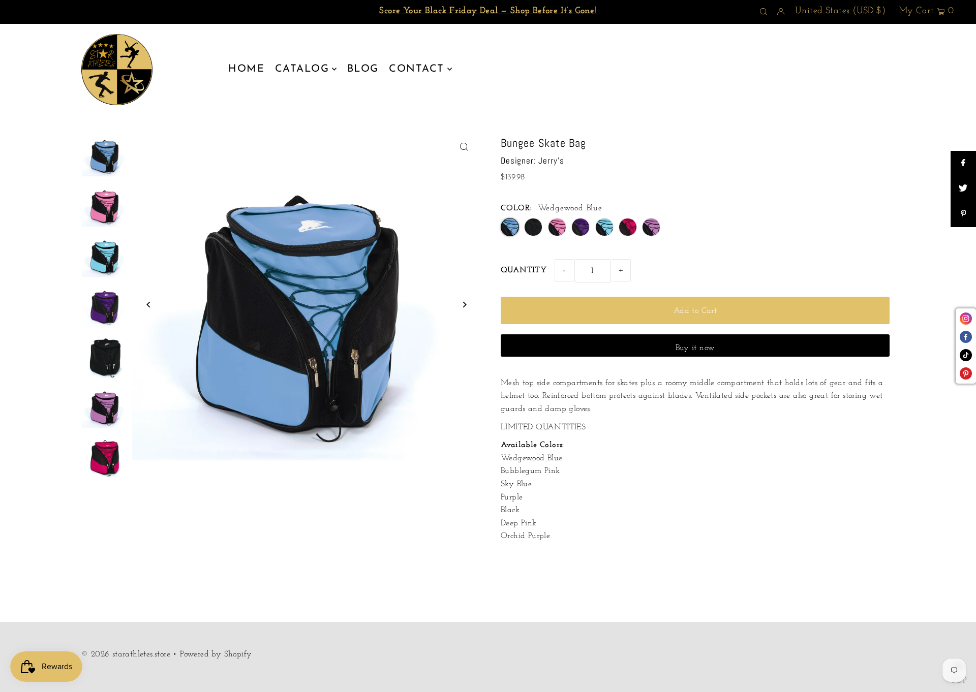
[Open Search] (763, 12)
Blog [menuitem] (363, 69)
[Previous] (148, 304)
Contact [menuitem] (416, 69)
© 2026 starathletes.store (125, 654)
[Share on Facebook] (963, 163)
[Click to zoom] (463, 147)
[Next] (463, 304)
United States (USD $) (840, 11)
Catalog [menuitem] (302, 69)
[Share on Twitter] (963, 189)
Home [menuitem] (246, 69)
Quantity (524, 270)
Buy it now (695, 348)
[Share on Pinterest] (963, 214)
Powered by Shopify (216, 654)
